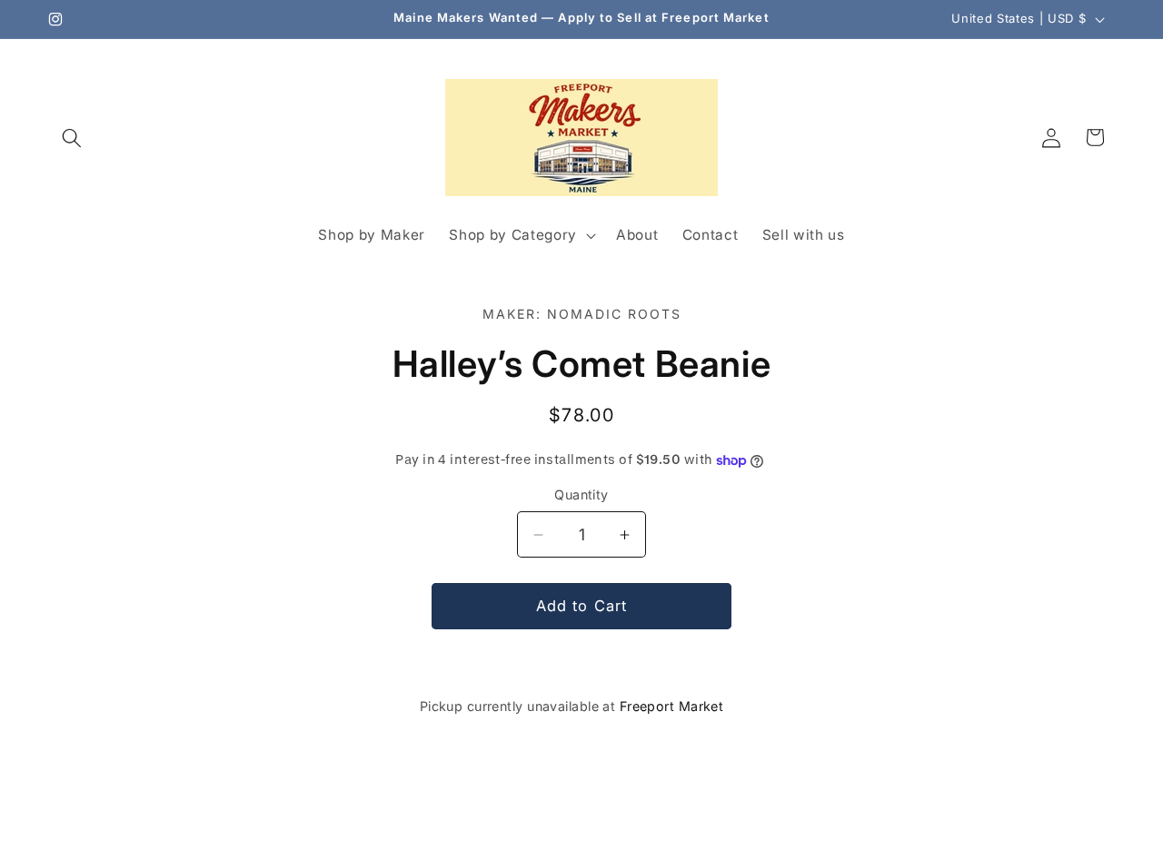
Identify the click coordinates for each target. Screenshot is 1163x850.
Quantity (581, 494)
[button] (72, 137)
